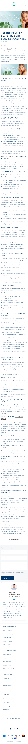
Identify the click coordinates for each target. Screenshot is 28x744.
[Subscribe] (23, 723)
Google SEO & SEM (7, 658)
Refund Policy (6, 709)
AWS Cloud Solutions (8, 668)
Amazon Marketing (8, 630)
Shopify (9, 48)
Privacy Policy (6, 706)
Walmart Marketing (8, 634)
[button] (2, 5)
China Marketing (7, 689)
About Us (5, 699)
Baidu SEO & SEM (7, 665)
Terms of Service (7, 713)
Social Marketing (7, 685)
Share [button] (4, 45)
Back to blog (15, 539)
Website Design (7, 654)
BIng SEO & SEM (7, 661)
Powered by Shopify (17, 741)
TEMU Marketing (7, 644)
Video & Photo (6, 682)
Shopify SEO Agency (13, 156)
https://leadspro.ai (15, 596)
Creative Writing (7, 678)
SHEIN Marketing (7, 637)
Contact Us (6, 702)
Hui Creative (12, 741)
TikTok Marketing (7, 641)
